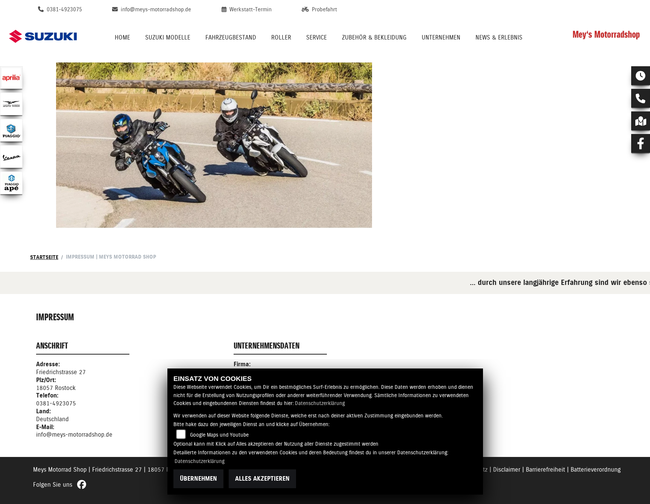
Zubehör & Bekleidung (374, 37)
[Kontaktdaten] (640, 98)
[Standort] (640, 120)
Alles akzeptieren (262, 478)
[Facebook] (640, 143)
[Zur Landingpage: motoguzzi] (11, 104)
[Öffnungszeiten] (640, 75)
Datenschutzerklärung (320, 403)
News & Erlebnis (498, 37)
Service (316, 37)
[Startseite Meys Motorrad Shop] (606, 36)
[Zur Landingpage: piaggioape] (11, 183)
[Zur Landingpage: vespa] (11, 156)
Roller (281, 37)
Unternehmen (441, 37)
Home (122, 37)
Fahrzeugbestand (230, 37)
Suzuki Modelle (167, 37)
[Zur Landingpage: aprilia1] (11, 77)
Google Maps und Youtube (219, 435)
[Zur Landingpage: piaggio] (11, 130)
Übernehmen (198, 478)
